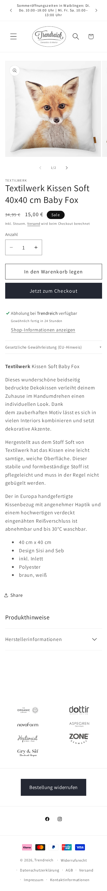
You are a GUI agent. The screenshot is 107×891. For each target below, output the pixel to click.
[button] (13, 36)
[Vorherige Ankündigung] (11, 10)
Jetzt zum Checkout (53, 290)
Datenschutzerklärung (39, 870)
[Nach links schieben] (40, 168)
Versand (33, 223)
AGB (69, 870)
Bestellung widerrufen (53, 787)
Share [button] (16, 595)
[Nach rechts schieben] (66, 168)
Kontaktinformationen (70, 879)
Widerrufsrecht (74, 860)
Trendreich (43, 859)
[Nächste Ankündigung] (96, 10)
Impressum (34, 879)
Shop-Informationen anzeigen (43, 329)
